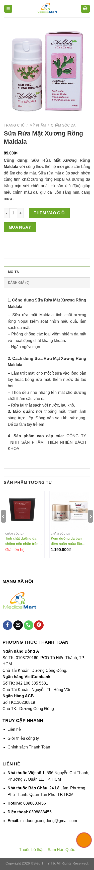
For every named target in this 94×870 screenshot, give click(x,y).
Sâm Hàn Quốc (61, 850)
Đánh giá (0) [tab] (18, 283)
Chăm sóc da (63, 125)
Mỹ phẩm (38, 125)
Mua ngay (20, 227)
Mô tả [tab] (13, 272)
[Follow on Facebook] (7, 625)
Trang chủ (14, 125)
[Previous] (3, 526)
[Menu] (8, 9)
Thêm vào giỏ (49, 213)
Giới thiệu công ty (23, 738)
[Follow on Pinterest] (39, 625)
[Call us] (28, 625)
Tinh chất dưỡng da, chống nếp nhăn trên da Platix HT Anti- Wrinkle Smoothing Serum (21, 541)
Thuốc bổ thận (32, 850)
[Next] (90, 526)
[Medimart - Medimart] (47, 8)
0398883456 (34, 803)
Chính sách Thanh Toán (29, 747)
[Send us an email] (18, 625)
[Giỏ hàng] (85, 9)
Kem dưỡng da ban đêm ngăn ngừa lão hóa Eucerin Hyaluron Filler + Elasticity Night (68, 541)
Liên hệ (14, 729)
